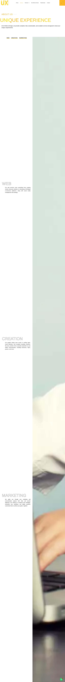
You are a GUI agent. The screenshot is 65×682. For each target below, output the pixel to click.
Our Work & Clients (35, 2)
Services (26, 2)
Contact (48, 2)
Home (17, 2)
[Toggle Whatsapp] (61, 679)
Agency (21, 2)
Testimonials (42, 2)
